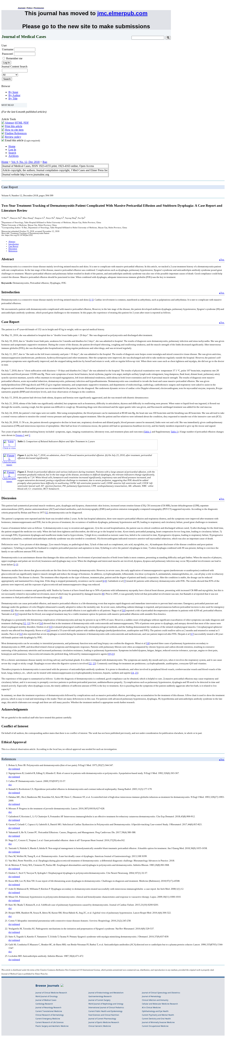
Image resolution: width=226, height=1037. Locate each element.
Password (7, 53)
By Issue (13, 92)
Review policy (13, 136)
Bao (45, 161)
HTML (19, 122)
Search (12, 152)
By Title (12, 98)
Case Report (13, 246)
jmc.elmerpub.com (122, 13)
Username (7, 49)
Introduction (13, 244)
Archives (13, 155)
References (12, 251)
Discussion (12, 249)
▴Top (222, 259)
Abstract (9, 122)
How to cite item (14, 129)
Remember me (14, 58)
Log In (12, 149)
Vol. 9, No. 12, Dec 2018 (25, 161)
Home (11, 146)
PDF (26, 122)
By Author (14, 95)
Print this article (13, 126)
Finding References (16, 133)
